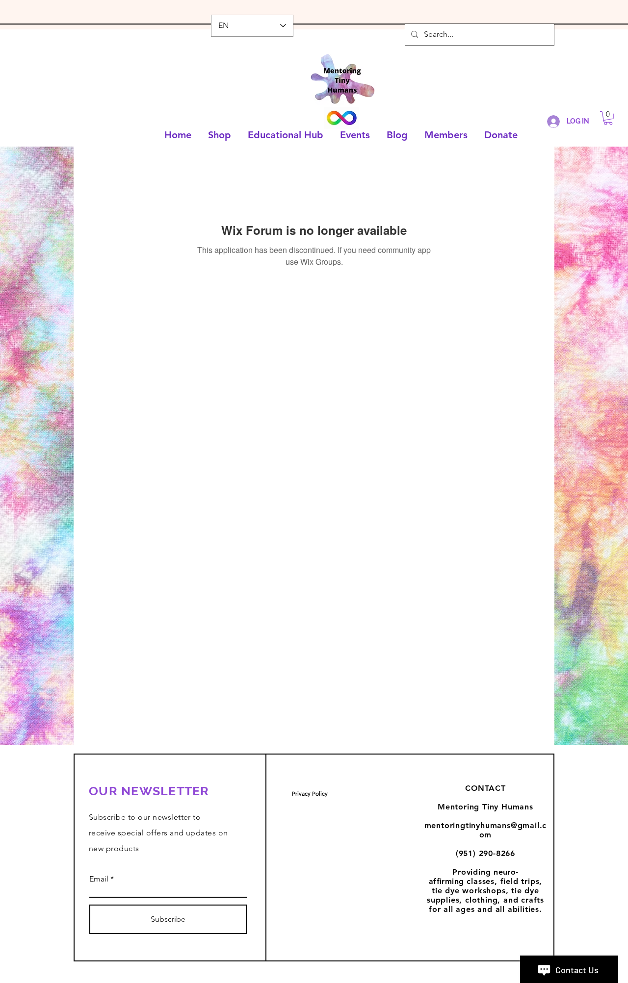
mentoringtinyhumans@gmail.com (485, 830)
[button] (608, 118)
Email (98, 879)
